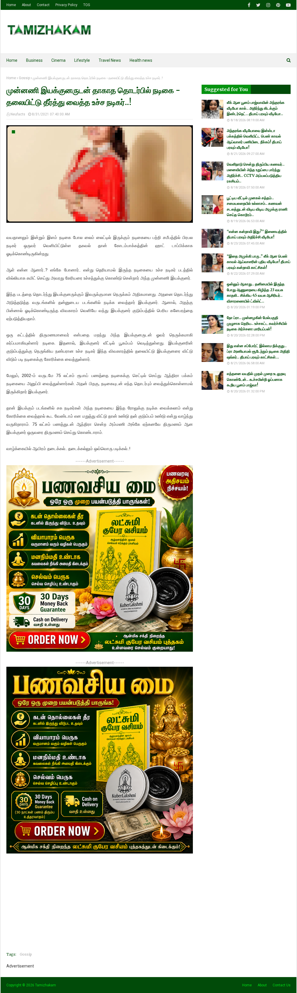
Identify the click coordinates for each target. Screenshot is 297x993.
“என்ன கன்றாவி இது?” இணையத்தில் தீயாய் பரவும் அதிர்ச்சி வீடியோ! (257, 234)
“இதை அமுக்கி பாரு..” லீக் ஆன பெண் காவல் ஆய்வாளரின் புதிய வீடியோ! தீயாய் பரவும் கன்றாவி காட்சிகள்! (258, 262)
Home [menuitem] (11, 60)
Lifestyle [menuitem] (82, 60)
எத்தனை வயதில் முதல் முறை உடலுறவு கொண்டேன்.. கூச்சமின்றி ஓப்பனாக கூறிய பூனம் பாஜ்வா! (256, 379)
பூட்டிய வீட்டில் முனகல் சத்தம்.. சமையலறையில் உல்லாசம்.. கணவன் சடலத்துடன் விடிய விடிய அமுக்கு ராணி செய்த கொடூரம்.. (257, 206)
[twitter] (258, 5)
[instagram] (268, 5)
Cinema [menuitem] (58, 60)
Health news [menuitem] (141, 60)
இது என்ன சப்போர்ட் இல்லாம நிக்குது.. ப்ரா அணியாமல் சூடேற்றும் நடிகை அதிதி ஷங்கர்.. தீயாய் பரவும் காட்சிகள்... (258, 351)
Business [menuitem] (34, 60)
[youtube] (288, 5)
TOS (86, 5)
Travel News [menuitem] (110, 60)
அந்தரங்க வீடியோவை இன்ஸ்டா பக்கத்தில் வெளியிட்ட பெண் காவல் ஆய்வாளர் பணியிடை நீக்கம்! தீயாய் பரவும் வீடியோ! (254, 139)
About (26, 5)
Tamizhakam (45, 985)
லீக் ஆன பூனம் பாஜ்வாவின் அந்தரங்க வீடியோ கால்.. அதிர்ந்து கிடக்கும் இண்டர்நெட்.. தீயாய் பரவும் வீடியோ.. (256, 108)
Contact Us (282, 985)
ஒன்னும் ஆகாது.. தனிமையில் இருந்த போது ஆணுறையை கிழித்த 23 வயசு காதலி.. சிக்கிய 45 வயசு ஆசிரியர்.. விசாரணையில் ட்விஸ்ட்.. (256, 293)
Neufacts (17, 114)
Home (11, 5)
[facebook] (249, 5)
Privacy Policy (66, 5)
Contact (43, 5)
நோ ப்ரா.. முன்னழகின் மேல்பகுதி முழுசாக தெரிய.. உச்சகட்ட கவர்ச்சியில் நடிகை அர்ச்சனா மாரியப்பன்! (257, 323)
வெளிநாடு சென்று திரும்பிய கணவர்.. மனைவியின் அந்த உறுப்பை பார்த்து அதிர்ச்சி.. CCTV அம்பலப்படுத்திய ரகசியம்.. (256, 173)
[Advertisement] (99, 906)
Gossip (24, 78)
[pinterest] (278, 5)
